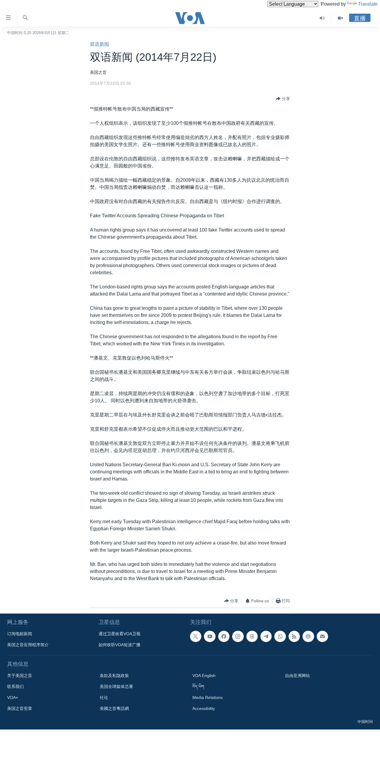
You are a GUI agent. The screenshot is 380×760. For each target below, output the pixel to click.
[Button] (283, 98)
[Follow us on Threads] (252, 636)
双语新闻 (99, 44)
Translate (368, 4)
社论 (104, 697)
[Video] (340, 18)
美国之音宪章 (19, 708)
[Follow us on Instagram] (237, 636)
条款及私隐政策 (114, 675)
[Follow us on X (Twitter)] (195, 636)
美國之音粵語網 (114, 708)
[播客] (308, 636)
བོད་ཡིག (198, 686)
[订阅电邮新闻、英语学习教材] (322, 636)
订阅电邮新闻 (19, 633)
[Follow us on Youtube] (209, 636)
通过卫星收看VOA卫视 (119, 633)
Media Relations (207, 697)
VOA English (204, 675)
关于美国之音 (19, 675)
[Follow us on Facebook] (223, 636)
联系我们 (15, 686)
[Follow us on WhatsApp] (280, 636)
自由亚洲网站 (297, 675)
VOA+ (12, 697)
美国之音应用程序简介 (28, 644)
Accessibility (203, 708)
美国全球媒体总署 (116, 686)
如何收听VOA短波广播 (119, 644)
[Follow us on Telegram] (266, 636)
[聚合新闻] (294, 636)
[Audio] (322, 18)
